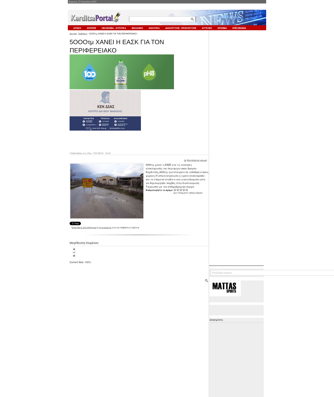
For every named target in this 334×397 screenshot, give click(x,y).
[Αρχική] (95, 16)
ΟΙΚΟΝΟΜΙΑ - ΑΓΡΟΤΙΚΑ (114, 28)
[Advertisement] (131, 141)
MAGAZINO (137, 28)
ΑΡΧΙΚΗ (77, 28)
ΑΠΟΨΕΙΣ (91, 28)
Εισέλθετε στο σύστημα (84, 227)
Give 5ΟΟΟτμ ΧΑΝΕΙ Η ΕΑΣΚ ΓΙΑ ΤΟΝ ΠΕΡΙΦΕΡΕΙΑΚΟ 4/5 (183, 190)
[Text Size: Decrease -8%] (74, 252)
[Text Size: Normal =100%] (74, 255)
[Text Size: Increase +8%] (74, 249)
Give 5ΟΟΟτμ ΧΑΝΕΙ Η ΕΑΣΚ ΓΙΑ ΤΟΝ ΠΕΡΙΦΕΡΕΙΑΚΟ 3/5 (180, 190)
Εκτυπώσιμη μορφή (197, 160)
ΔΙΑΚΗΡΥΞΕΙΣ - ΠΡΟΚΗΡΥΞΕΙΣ (180, 28)
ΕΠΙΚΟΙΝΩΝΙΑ (239, 28)
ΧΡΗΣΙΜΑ (222, 28)
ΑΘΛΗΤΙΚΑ (154, 28)
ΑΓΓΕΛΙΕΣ (207, 28)
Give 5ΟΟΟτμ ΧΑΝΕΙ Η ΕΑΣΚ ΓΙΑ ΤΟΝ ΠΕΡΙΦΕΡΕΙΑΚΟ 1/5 (174, 190)
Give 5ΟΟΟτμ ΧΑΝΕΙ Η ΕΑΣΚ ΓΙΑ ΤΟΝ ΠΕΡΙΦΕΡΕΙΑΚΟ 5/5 (186, 190)
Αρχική (73, 33)
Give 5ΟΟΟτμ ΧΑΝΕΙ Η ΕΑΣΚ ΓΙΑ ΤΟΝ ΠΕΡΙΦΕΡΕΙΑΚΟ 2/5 (177, 190)
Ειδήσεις (83, 33)
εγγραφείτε (105, 227)
